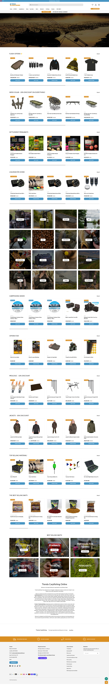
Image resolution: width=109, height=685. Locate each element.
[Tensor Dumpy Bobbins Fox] (54, 466)
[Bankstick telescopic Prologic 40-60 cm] (54, 386)
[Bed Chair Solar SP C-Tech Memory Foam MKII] (36, 103)
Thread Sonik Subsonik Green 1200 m (17, 193)
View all (98, 53)
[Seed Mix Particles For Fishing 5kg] (17, 506)
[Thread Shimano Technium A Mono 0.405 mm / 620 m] (17, 307)
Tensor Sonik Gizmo (32, 193)
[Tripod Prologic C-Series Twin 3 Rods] (73, 386)
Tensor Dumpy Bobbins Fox (52, 476)
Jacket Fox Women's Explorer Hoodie (72, 436)
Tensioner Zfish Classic (70, 476)
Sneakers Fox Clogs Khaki (52, 357)
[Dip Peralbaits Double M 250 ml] (36, 143)
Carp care (89, 239)
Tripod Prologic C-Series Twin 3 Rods (72, 397)
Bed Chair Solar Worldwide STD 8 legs (73, 113)
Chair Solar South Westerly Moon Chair (54, 113)
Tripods (65, 280)
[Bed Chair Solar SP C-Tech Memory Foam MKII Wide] (91, 103)
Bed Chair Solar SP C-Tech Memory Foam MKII (35, 114)
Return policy (69, 659)
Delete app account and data (72, 670)
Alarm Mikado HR (13, 476)
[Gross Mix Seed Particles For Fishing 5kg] (36, 506)
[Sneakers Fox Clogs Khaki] (54, 347)
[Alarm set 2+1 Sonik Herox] (91, 183)
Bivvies (89, 260)
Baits (43, 239)
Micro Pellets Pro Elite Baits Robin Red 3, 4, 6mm (54, 517)
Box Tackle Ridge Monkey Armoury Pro (91, 476)
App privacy (69, 668)
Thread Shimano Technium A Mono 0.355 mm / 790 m (35, 318)
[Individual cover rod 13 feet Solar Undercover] (17, 103)
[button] (99, 5)
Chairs (20, 280)
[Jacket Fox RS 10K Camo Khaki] (17, 426)
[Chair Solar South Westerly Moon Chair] (54, 103)
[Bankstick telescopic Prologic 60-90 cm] (91, 386)
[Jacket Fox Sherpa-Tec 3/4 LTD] (54, 426)
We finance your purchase (71, 661)
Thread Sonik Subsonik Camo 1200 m (54, 193)
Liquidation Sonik (14, 26)
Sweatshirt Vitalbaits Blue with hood (54, 75)
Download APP (69, 650)
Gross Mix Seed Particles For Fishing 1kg (91, 517)
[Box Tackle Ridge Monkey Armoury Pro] (91, 466)
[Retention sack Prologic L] (36, 386)
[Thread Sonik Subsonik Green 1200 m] (17, 183)
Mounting (66, 260)
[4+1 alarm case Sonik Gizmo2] (36, 64)
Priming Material (20, 260)
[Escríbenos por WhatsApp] (106, 678)
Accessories (20, 219)
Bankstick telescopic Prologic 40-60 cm (54, 398)
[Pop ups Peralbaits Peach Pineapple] (73, 143)
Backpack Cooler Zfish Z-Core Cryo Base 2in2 (90, 318)
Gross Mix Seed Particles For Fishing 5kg (35, 517)
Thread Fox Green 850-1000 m (71, 357)
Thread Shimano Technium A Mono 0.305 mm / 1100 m (53, 318)
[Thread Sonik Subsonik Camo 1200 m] (54, 183)
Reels (20, 239)
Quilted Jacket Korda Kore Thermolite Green (91, 437)
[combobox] (56, 5)
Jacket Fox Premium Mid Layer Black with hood (36, 437)
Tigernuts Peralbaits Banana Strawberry (52, 154)
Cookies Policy (69, 666)
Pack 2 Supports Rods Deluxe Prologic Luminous (17, 398)
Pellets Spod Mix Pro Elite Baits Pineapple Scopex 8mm (71, 517)
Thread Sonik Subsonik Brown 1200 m (73, 193)
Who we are (69, 653)
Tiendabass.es (13, 662)
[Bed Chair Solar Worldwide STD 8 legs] (73, 103)
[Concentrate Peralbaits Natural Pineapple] (17, 143)
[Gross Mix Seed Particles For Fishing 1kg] (91, 506)
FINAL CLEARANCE (46, 11)
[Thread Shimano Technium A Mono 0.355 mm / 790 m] (36, 307)
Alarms (43, 219)
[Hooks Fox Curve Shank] (17, 347)
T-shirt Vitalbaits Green (88, 75)
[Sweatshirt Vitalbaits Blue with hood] (54, 64)
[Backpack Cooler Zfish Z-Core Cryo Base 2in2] (91, 307)
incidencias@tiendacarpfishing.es (18, 652)
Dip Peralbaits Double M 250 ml (34, 153)
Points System (69, 664)
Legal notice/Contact (71, 655)
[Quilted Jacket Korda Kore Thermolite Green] (91, 426)
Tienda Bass (69, 648)
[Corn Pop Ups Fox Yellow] (91, 347)
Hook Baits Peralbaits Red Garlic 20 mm (90, 154)
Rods (89, 219)
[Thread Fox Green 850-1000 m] (73, 347)
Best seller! (23, 549)
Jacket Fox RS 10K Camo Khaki (16, 436)
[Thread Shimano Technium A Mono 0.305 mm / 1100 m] (54, 307)
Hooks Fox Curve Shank (14, 357)
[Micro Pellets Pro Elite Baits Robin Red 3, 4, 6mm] (54, 506)
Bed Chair (66, 219)
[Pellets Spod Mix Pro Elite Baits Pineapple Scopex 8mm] (73, 506)
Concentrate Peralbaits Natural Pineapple (16, 154)
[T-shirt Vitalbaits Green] (91, 64)
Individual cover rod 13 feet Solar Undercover (16, 114)
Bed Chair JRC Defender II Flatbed (16, 75)
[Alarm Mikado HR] (17, 466)
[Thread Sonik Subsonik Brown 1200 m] (73, 183)
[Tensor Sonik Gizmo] (36, 183)
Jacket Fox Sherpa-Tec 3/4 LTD (53, 436)
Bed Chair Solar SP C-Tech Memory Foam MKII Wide (90, 114)
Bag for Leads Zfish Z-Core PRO (71, 317)
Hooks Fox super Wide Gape (34, 357)
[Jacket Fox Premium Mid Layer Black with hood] (36, 426)
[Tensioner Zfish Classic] (73, 466)
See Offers (71, 630)
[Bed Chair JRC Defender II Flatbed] (17, 64)
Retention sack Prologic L (33, 397)
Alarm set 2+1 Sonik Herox (89, 193)
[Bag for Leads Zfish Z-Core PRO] (73, 307)
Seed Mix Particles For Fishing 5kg (16, 516)
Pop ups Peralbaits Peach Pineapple (72, 153)
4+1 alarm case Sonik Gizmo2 (34, 75)
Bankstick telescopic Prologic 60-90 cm (91, 398)
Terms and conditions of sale (72, 657)
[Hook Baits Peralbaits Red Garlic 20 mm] (91, 143)
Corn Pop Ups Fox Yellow (88, 357)
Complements (66, 239)
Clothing (43, 280)
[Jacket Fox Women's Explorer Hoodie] (73, 426)
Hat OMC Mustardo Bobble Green (72, 75)
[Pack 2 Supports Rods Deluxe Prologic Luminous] (17, 386)
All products (88, 280)
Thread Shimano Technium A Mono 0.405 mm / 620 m (16, 318)
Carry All (43, 260)
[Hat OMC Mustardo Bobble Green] (73, 64)
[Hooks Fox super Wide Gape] (36, 347)
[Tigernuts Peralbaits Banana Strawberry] (54, 143)
